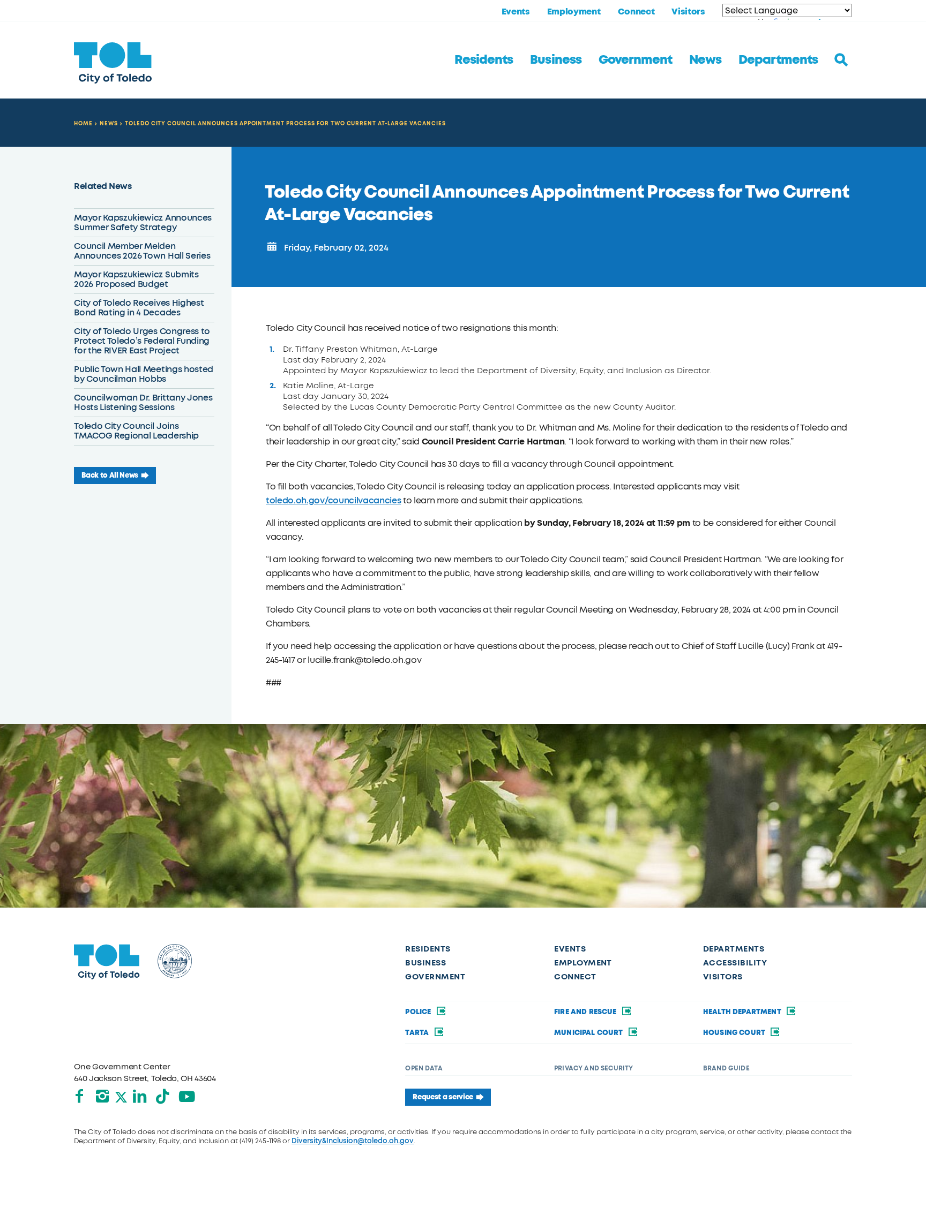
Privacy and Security (593, 1068)
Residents (483, 59)
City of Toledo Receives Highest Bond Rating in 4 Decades (139, 307)
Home (83, 123)
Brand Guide (726, 1068)
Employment (574, 12)
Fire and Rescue (586, 1012)
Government (635, 59)
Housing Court (735, 1033)
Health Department (743, 1012)
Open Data (423, 1068)
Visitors (688, 12)
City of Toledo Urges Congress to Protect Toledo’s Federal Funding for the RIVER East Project (142, 341)
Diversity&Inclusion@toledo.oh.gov (353, 1140)
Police (418, 1012)
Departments (777, 59)
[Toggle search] (841, 60)
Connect (636, 12)
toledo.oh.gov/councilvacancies (333, 500)
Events (516, 12)
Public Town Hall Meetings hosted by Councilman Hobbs (143, 374)
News (705, 59)
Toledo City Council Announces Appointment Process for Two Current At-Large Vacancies (285, 123)
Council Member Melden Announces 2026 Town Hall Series (142, 250)
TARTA (417, 1033)
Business (555, 59)
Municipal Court (589, 1033)
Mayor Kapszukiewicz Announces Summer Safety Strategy (143, 222)
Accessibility (735, 962)
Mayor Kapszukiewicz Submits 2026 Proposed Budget (136, 279)
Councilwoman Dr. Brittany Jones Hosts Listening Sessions (143, 402)
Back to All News (109, 475)
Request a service (443, 1097)
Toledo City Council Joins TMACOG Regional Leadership (136, 430)
